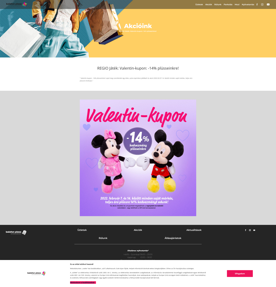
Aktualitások (194, 230)
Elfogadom (240, 273)
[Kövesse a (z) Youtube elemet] (254, 230)
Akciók (208, 4)
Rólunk (217, 4)
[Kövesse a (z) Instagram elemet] (250, 230)
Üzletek (199, 4)
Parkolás (228, 4)
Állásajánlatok (173, 238)
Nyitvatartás (248, 4)
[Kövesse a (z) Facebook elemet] (245, 230)
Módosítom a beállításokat (82, 282)
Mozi (237, 4)
